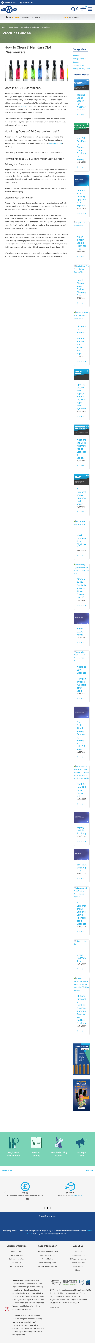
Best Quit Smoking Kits (82, 867)
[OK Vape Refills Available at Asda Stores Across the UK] (81, 569)
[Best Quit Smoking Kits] (81, 855)
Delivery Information (16, 1259)
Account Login (16, 1251)
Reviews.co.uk (31, 1196)
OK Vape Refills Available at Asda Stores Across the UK (81, 588)
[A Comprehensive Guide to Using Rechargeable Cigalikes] (81, 892)
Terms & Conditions (78, 1263)
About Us (78, 1251)
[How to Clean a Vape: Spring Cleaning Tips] (81, 270)
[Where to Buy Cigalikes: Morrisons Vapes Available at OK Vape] (81, 656)
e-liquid (24, 106)
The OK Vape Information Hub (47, 1251)
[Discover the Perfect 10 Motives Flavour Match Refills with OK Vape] (81, 316)
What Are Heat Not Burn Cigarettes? (81, 790)
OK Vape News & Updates (47, 1266)
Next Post (90, 1171)
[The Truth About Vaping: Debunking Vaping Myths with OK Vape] (81, 712)
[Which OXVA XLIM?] (81, 619)
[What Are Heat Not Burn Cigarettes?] (81, 772)
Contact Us (28, 2)
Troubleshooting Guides (47, 1263)
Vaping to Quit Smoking (81, 830)
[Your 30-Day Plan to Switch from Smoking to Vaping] (81, 128)
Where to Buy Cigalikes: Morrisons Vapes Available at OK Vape (81, 678)
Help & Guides (10, 2)
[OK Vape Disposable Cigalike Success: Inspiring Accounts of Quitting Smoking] (81, 984)
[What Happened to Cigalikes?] (81, 525)
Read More (81, 115)
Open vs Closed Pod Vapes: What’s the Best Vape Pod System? (81, 396)
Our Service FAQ (16, 1255)
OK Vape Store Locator (78, 1259)
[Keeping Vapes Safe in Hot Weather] (81, 85)
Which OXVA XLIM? (80, 631)
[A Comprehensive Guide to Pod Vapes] (81, 479)
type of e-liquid (55, 143)
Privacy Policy (78, 1266)
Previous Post (6, 1171)
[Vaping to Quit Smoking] (81, 817)
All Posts (76, 56)
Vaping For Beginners (81, 68)
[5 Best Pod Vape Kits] (81, 945)
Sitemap (78, 1270)
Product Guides (13, 27)
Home (4, 27)
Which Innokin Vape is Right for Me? (81, 242)
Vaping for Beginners (47, 1255)
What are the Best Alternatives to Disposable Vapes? (81, 448)
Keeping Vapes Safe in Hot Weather (81, 100)
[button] (4, 1192)
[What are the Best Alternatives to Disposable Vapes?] (81, 430)
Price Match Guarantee (78, 1255)
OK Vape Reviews (16, 1266)
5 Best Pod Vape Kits (82, 958)
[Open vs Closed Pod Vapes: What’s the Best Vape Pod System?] (81, 375)
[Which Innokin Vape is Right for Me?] (81, 227)
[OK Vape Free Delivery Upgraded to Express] (81, 180)
